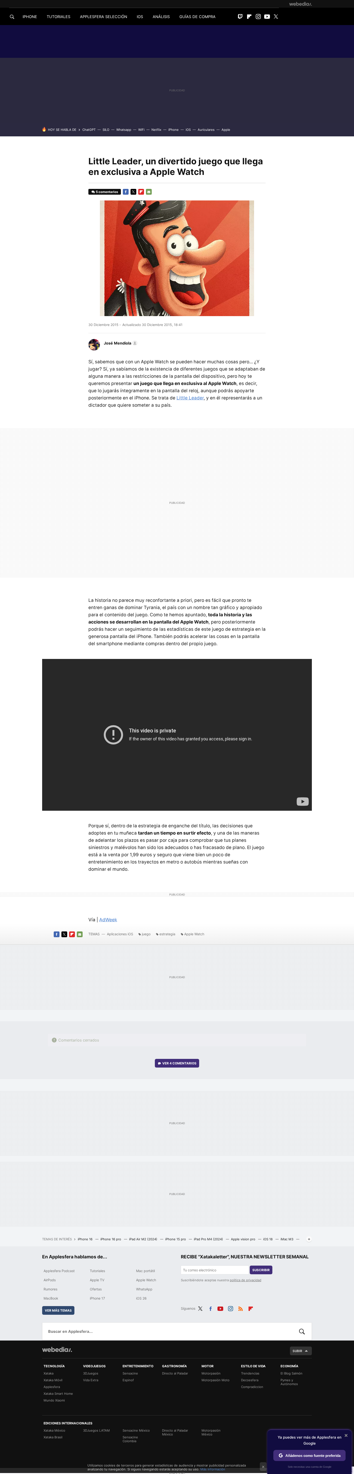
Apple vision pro (243, 1239)
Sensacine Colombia (130, 1439)
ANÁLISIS (161, 16)
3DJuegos (90, 1373)
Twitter (276, 17)
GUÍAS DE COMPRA (197, 16)
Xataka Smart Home (58, 1393)
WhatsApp (144, 1289)
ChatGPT (89, 130)
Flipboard (249, 17)
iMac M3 (287, 1239)
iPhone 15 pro (176, 1239)
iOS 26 (141, 1298)
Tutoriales (97, 1271)
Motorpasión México (211, 1432)
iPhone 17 (97, 1298)
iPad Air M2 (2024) (143, 1239)
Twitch (240, 17)
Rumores (50, 1289)
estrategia (167, 934)
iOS (188, 130)
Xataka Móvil (53, 1380)
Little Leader (190, 398)
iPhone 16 (85, 1239)
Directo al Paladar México (175, 1432)
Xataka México (54, 1430)
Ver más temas (58, 1310)
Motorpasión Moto (215, 1380)
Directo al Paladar (175, 1373)
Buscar (302, 1331)
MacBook (51, 1298)
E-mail (149, 192)
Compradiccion (252, 1387)
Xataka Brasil (53, 1437)
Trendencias (250, 1373)
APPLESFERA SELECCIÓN (103, 16)
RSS (240, 1308)
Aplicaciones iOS (120, 934)
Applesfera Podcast (59, 1271)
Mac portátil (145, 1271)
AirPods (50, 1280)
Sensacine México (136, 1430)
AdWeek (108, 920)
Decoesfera (249, 1380)
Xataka (48, 1373)
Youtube (267, 17)
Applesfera (52, 1387)
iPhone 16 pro (111, 1239)
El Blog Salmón (291, 1373)
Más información (212, 1469)
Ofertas (96, 1289)
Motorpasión (211, 1373)
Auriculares (206, 130)
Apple (226, 130)
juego (146, 934)
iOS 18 (268, 1239)
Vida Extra (90, 1380)
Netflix (156, 130)
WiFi (141, 130)
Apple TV (97, 1280)
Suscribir (261, 1270)
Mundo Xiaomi (54, 1400)
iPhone (173, 130)
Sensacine (130, 1373)
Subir (297, 1351)
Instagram (258, 17)
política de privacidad (245, 1280)
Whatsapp (123, 130)
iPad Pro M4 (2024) (209, 1239)
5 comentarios (107, 192)
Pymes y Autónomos (289, 1382)
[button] (120, 343)
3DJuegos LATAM (96, 1430)
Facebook (126, 192)
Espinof (128, 1380)
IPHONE (30, 16)
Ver (179, 1063)
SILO (106, 130)
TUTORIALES (58, 16)
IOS (140, 16)
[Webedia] (300, 4)
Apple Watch (194, 934)
